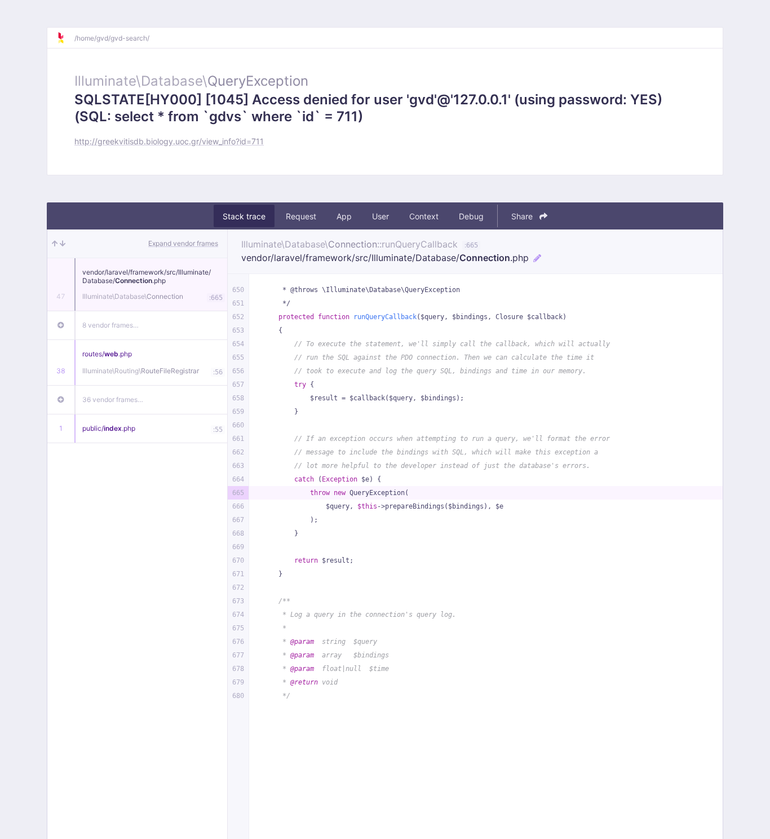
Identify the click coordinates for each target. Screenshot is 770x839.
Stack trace (244, 216)
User (380, 216)
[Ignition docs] (65, 37)
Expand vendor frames (183, 243)
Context (424, 216)
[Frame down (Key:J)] (63, 244)
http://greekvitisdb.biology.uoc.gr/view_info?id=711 (169, 141)
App (344, 216)
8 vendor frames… (110, 325)
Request (301, 216)
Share (523, 216)
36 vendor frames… (112, 399)
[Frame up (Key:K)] (54, 244)
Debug (471, 216)
